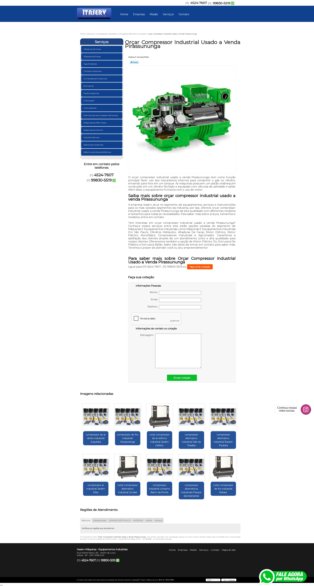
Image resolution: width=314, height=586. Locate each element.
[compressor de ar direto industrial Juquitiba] (95, 416)
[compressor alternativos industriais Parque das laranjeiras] (191, 467)
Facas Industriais (91, 93)
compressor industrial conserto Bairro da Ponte (159, 489)
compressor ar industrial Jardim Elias (96, 489)
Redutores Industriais (93, 145)
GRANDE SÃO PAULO (120, 520)
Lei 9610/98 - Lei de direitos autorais (156, 539)
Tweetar (134, 62)
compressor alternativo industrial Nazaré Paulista (223, 440)
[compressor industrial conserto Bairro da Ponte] (159, 467)
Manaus (158, 520)
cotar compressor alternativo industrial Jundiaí (128, 489)
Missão (154, 14)
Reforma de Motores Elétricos (97, 152)
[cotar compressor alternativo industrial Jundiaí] (127, 467)
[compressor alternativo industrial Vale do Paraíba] (191, 416)
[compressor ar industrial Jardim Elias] (95, 467)
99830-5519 (221, 3)
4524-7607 (198, 3)
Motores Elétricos (91, 137)
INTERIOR (138, 520)
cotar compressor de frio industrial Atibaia (223, 489)
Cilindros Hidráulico (93, 71)
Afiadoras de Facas (92, 49)
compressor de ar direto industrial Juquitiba (96, 438)
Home (124, 14)
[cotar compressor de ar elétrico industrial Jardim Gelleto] (159, 416)
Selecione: (85, 520)
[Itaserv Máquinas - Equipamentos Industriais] (95, 12)
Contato (184, 14)
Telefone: (153, 306)
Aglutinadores (90, 64)
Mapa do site (229, 550)
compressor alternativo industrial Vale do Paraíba (191, 440)
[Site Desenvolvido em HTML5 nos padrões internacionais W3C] (213, 580)
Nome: (154, 292)
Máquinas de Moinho (93, 130)
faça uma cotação (200, 266)
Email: (155, 299)
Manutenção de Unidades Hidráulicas (101, 115)
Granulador (89, 100)
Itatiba (149, 520)
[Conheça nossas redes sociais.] (306, 409)
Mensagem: (147, 335)
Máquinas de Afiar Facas (95, 122)
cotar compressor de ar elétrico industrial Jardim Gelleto (159, 440)
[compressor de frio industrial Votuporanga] (127, 416)
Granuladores (90, 108)
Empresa (139, 14)
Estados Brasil (99, 520)
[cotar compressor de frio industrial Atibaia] (223, 467)
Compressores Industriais (95, 78)
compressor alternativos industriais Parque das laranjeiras (191, 490)
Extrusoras (89, 86)
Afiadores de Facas (92, 56)
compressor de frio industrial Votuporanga (127, 438)
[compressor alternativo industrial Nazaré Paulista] (223, 416)
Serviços (168, 14)
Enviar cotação (182, 377)
